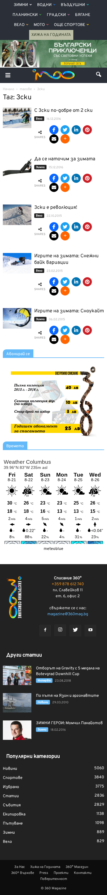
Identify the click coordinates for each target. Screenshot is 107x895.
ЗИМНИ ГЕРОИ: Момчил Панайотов (69, 723)
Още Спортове (69, 25)
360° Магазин (77, 867)
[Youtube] (90, 630)
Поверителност (53, 879)
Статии (11, 796)
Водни (44, 5)
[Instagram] (60, 630)
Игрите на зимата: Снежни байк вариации (66, 259)
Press (43, 873)
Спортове (13, 777)
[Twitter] (75, 630)
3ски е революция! (55, 207)
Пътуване (13, 823)
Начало (8, 89)
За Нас (19, 867)
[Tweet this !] (65, 129)
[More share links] (65, 138)
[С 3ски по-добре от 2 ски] (17, 118)
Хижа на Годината (51, 35)
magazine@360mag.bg (67, 614)
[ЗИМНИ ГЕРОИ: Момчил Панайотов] (17, 730)
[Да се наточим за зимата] (17, 166)
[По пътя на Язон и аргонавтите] (17, 703)
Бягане (82, 15)
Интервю (44, 681)
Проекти (61, 873)
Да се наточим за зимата (64, 159)
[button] (99, 75)
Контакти (83, 873)
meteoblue (53, 548)
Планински (25, 15)
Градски (56, 15)
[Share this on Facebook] (53, 129)
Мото (39, 25)
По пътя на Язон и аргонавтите (67, 695)
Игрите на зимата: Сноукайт (69, 311)
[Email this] (53, 138)
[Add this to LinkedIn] (76, 129)
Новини (43, 702)
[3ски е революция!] (17, 214)
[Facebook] (45, 630)
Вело (19, 25)
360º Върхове (22, 873)
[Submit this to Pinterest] (87, 129)
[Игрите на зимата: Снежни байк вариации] (17, 263)
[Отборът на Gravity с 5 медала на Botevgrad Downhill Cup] (17, 675)
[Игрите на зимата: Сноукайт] (17, 318)
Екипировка (14, 814)
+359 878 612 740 (68, 584)
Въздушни (73, 5)
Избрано (11, 787)
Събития (12, 805)
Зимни (21, 5)
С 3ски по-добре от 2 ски (63, 111)
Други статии (24, 655)
